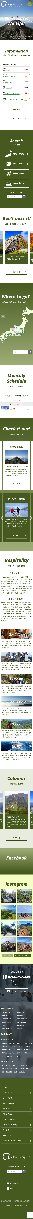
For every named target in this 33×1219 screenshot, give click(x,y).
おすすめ (22, 1068)
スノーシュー (16, 1065)
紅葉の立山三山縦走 (8, 88)
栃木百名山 (19, 1049)
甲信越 (21, 329)
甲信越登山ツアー (21, 1015)
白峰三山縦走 (6, 70)
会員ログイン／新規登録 (12, 1141)
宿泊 (3, 1071)
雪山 (10, 1065)
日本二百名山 (20, 1043)
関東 (23, 332)
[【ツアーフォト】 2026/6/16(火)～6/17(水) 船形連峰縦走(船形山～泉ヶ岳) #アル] (8, 912)
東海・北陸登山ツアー (22, 1022)
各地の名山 (4, 1043)
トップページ (8, 1093)
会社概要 (6, 1130)
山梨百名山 (4, 1053)
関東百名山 (12, 1049)
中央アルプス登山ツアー (22, 1018)
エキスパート (22, 1071)
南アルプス (16, 332)
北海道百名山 (20, 1046)
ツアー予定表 (16, 109)
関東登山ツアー (5, 1015)
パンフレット (16, 118)
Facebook (14, 1188)
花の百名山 (4, 1046)
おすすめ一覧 (17, 272)
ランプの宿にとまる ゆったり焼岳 (11, 94)
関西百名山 (19, 1053)
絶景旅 (22, 1065)
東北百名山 (28, 1046)
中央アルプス (14, 329)
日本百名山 (12, 1043)
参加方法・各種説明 (10, 1125)
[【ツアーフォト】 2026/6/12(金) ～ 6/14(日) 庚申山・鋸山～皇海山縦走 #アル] (24, 928)
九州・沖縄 (4, 339)
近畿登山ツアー (5, 1025)
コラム (5, 1087)
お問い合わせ (8, 1135)
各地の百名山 (18, 183)
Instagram (14, 1183)
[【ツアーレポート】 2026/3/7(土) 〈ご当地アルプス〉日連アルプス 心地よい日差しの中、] (24, 944)
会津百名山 (4, 1049)
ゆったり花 (28, 1065)
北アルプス (17, 326)
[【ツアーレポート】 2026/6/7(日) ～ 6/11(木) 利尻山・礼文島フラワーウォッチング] (8, 944)
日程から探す (18, 163)
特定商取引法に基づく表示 (22, 1200)
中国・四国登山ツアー (22, 1025)
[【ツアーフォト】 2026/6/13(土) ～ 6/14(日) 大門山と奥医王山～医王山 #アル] (8, 928)
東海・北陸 (18, 335)
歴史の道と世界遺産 (7, 1068)
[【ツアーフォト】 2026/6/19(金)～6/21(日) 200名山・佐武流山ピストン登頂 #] (8, 896)
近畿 (12, 335)
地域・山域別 (18, 153)
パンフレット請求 (9, 1119)
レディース (16, 1068)
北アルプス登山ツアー (7, 1018)
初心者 (15, 1071)
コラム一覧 (16, 838)
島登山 (3, 1056)
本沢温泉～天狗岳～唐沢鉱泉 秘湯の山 (13, 100)
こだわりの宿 (9, 1071)
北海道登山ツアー (6, 1012)
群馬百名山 (26, 1049)
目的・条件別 (18, 173)
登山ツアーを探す (9, 1103)
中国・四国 (6, 334)
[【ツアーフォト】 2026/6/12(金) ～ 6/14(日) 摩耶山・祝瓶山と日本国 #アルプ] (24, 912)
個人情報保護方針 (6, 1200)
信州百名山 (12, 1053)
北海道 (25, 311)
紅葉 (6, 1065)
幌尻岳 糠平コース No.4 (9, 76)
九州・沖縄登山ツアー (7, 1028)
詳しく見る (16, 483)
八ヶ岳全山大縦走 (7, 82)
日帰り (27, 1068)
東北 (26, 321)
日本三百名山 (28, 1043)
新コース (18, 1056)
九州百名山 (26, 1053)
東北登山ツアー (20, 1012)
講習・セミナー (10, 1056)
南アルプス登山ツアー (7, 1022)
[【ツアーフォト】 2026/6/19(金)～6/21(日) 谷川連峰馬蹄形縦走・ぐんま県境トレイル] (24, 896)
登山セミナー (8, 1109)
